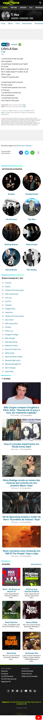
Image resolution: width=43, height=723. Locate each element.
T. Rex (15, 15)
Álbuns (10, 23)
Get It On (8, 283)
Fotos (18, 23)
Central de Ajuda (27, 671)
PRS (24, 105)
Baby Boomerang (11, 342)
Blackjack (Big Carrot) (12, 360)
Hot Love (8, 298)
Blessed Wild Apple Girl (13, 364)
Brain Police (9, 372)
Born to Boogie (10, 368)
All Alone (8, 327)
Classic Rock (24, 18)
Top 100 (14, 8)
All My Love (9, 331)
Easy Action (9, 320)
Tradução (14, 44)
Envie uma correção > (24, 146)
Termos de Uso (27, 674)
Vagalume (11, 3)
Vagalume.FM (36, 564)
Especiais (4, 671)
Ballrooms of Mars (11, 346)
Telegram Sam (10, 309)
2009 (10, 110)
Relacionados (27, 23)
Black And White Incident (13, 357)
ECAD (2, 112)
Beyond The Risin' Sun (13, 349)
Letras (3, 23)
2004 (27, 110)
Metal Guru (9, 312)
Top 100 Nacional (7, 676)
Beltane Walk (9, 353)
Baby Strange (10, 338)
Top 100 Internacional (8, 679)
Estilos (23, 8)
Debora (7, 287)
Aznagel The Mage (11, 335)
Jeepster (8, 305)
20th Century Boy (11, 324)
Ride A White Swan (11, 294)
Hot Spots (4, 674)
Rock (31, 18)
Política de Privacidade (29, 676)
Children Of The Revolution (14, 290)
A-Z (30, 8)
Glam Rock (15, 18)
